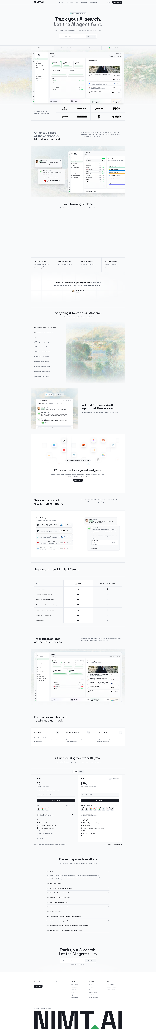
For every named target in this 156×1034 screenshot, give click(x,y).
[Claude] (112, 809)
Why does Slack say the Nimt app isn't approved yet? (64, 916)
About (90, 984)
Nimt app (60, 395)
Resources (84, 2)
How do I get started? (54, 911)
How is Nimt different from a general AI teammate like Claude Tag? (68, 925)
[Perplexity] (103, 809)
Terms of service (111, 987)
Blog (90, 989)
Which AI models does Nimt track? (57, 907)
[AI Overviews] (42, 809)
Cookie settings (111, 989)
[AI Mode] (95, 809)
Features (73, 989)
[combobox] (100, 795)
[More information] (83, 79)
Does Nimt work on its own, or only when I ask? (61, 921)
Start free (116, 2)
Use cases (74, 987)
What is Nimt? (51, 872)
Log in (109, 2)
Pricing (77, 2)
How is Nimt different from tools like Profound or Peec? (64, 930)
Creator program (93, 997)
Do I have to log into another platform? (59, 888)
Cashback (91, 995)
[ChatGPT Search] (86, 809)
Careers (91, 987)
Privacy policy (110, 984)
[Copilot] (90, 809)
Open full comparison (114, 844)
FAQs (72, 995)
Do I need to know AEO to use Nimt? (58, 902)
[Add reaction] (63, 406)
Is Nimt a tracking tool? (54, 883)
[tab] (43, 48)
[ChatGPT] (38, 809)
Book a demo (74, 997)
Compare (69, 2)
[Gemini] (47, 809)
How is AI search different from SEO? (58, 897)
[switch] (110, 779)
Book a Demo (93, 2)
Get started (99, 800)
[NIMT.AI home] (38, 2)
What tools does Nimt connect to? (58, 893)
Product (61, 2)
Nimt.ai (36, 982)
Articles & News (93, 992)
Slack (50, 395)
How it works (74, 984)
